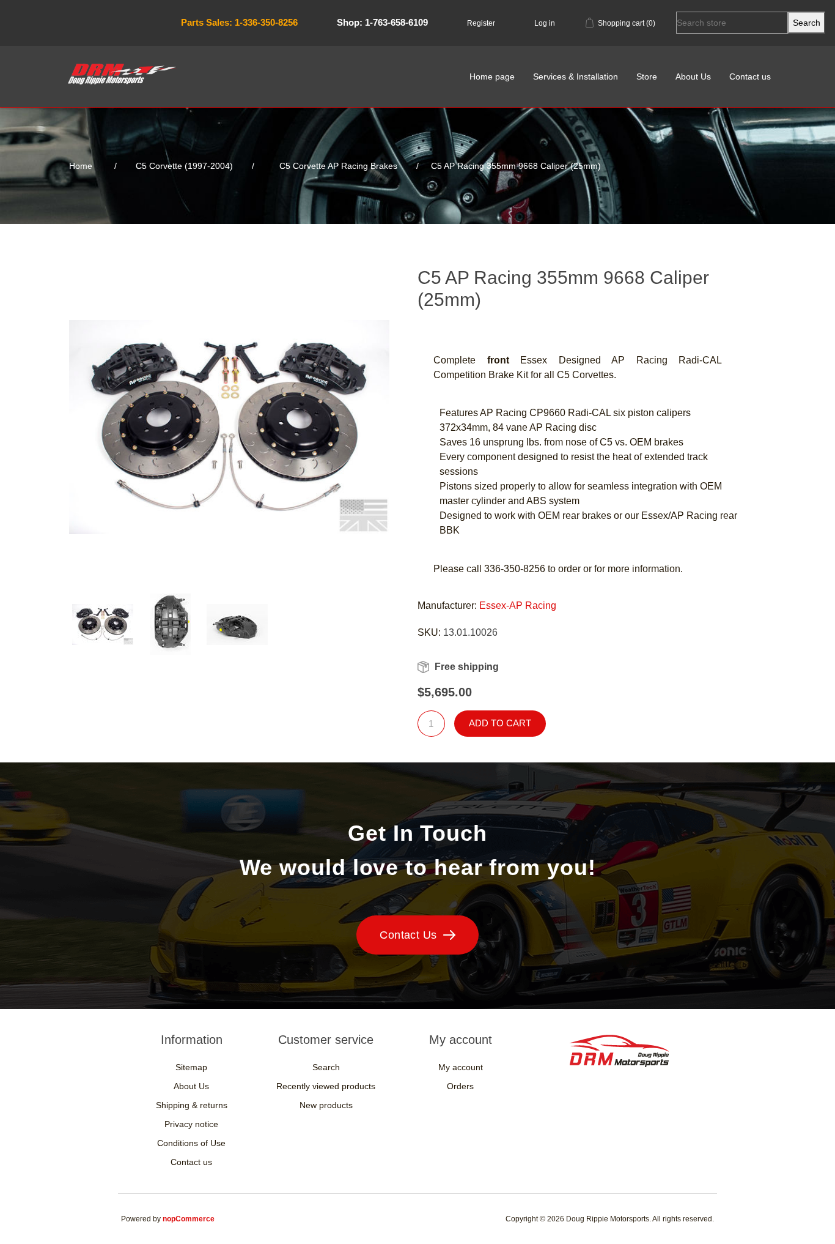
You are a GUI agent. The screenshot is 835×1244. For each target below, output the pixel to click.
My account (460, 1067)
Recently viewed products (325, 1086)
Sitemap (191, 1067)
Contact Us (408, 935)
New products (326, 1105)
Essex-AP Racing (517, 605)
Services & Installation (575, 76)
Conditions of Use (191, 1143)
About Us (693, 76)
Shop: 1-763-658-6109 (382, 22)
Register (481, 23)
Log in (544, 23)
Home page (492, 76)
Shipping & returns (191, 1105)
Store (646, 76)
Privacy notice (191, 1124)
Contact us (750, 76)
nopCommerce (189, 1219)
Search (326, 1067)
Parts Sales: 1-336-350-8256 (239, 22)
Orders (460, 1086)
